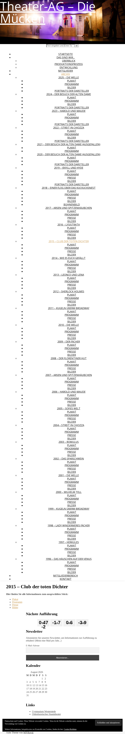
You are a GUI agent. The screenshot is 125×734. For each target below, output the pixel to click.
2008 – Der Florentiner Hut (69, 358)
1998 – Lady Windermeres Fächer (69, 525)
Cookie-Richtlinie (70, 729)
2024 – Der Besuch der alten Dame (68, 94)
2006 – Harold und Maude (69, 391)
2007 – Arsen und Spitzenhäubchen (68, 375)
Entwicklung (69, 67)
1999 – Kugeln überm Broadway (68, 508)
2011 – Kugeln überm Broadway (68, 308)
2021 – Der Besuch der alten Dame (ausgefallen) (68, 144)
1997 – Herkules (69, 542)
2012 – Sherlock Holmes (68, 291)
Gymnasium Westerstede (44, 711)
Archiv (65, 74)
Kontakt (65, 579)
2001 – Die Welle (68, 475)
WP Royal (28, 732)
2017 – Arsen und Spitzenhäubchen (68, 208)
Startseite (65, 54)
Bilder (71, 87)
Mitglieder (65, 70)
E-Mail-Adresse (32, 645)
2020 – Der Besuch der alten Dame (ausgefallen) (68, 154)
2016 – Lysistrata (68, 224)
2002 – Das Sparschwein (68, 458)
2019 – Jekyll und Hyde (68, 167)
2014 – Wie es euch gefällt (69, 258)
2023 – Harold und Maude (69, 111)
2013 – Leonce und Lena (68, 274)
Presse (71, 177)
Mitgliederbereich (65, 575)
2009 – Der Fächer (68, 341)
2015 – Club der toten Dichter (69, 241)
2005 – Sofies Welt (68, 408)
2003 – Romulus (69, 442)
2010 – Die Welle (68, 325)
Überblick (68, 60)
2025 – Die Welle (68, 77)
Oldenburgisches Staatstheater (46, 714)
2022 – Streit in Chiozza (68, 127)
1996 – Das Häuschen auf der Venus (69, 559)
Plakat (71, 81)
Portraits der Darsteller (72, 91)
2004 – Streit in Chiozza (68, 425)
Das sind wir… (66, 57)
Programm (72, 84)
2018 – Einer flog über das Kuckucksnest (69, 188)
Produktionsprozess (69, 64)
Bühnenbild (72, 204)
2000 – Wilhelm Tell (69, 492)
